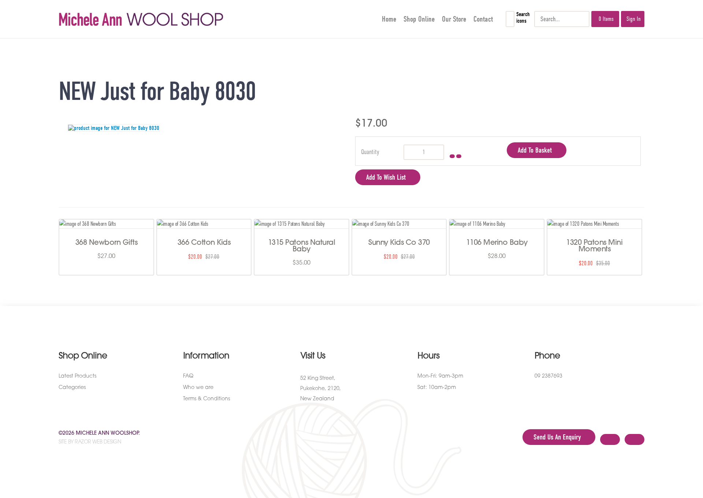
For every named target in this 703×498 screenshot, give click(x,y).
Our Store (454, 19)
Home (389, 19)
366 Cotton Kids (204, 242)
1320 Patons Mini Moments (594, 246)
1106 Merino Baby (497, 242)
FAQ (188, 376)
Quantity (370, 152)
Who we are (198, 387)
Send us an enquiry (557, 437)
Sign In (633, 19)
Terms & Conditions (206, 399)
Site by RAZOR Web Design (90, 442)
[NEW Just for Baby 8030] (205, 128)
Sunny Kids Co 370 (399, 242)
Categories (72, 387)
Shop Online (419, 19)
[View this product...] (87, 224)
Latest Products (77, 376)
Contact (483, 19)
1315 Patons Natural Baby (301, 246)
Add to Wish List (386, 177)
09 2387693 (548, 376)
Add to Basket (535, 150)
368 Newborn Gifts (106, 242)
